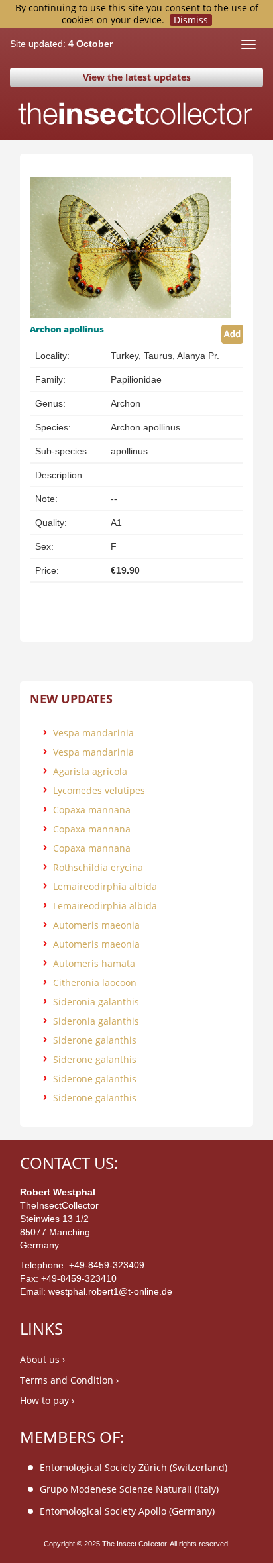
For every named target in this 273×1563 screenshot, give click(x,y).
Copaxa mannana (92, 809)
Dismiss (191, 20)
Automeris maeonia (96, 925)
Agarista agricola (90, 771)
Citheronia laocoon (94, 982)
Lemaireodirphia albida (105, 886)
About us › (42, 1359)
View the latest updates (137, 77)
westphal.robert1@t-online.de (110, 1291)
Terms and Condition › (69, 1380)
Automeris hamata (94, 963)
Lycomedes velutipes (99, 790)
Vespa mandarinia (93, 733)
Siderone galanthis (94, 1040)
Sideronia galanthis (96, 1001)
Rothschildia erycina (98, 867)
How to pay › (47, 1400)
